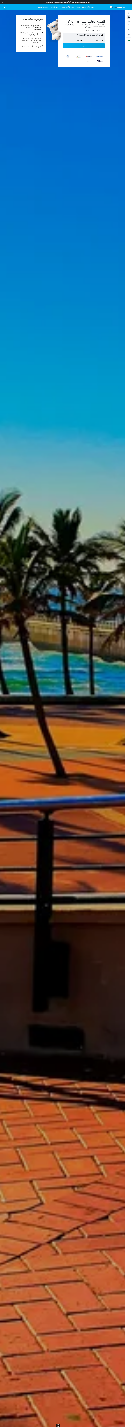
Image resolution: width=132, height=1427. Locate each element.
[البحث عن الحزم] (128, 25)
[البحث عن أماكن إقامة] (128, 17)
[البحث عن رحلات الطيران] (128, 13)
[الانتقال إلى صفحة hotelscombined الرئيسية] (117, 7)
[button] (2, 2)
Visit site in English (52, 2)
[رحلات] (128, 35)
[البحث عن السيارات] (128, 21)
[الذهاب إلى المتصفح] (128, 29)
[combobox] (95, 30)
